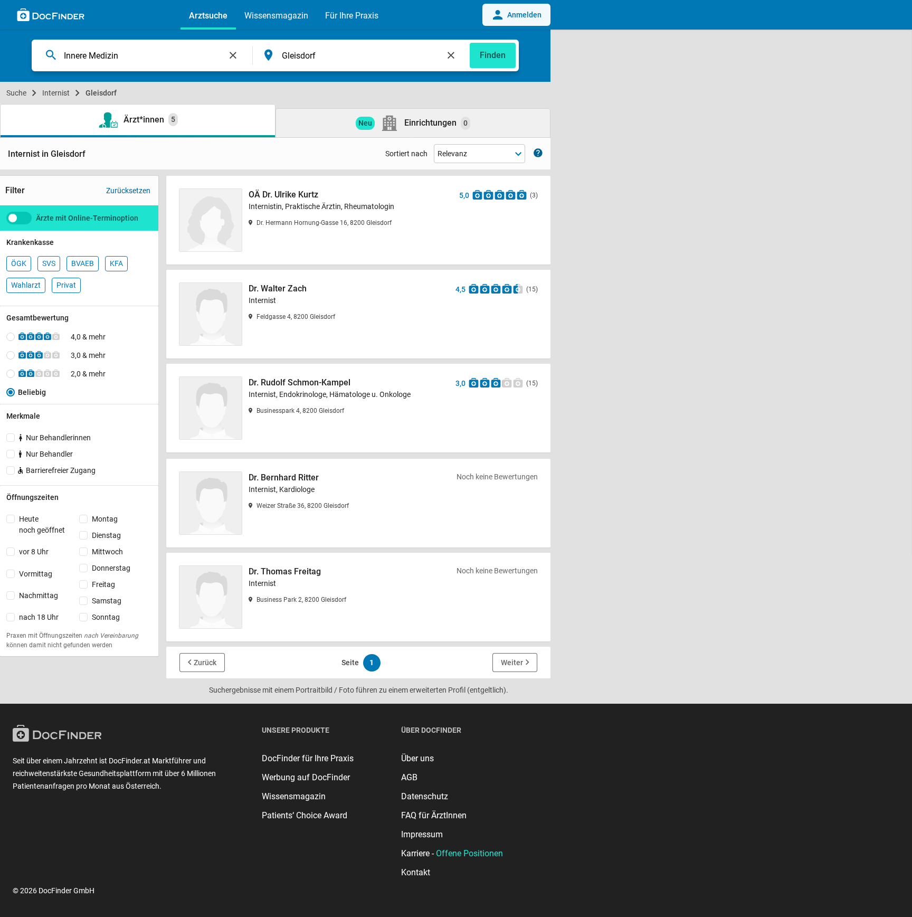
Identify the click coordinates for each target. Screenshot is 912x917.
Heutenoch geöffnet (42, 524)
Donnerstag (111, 568)
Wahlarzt (26, 285)
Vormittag (35, 574)
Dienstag (106, 535)
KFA (116, 263)
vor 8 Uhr (34, 551)
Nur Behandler (49, 454)
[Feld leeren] (233, 55)
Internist (56, 93)
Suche (16, 93)
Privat (66, 285)
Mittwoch (107, 551)
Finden (493, 55)
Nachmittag (38, 595)
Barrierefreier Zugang (61, 470)
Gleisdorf (101, 93)
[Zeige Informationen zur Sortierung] (538, 154)
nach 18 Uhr (39, 617)
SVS (48, 263)
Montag (105, 519)
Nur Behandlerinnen (58, 437)
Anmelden (524, 15)
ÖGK (18, 263)
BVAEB (82, 263)
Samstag (106, 601)
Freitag (103, 584)
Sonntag (106, 617)
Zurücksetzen (128, 190)
